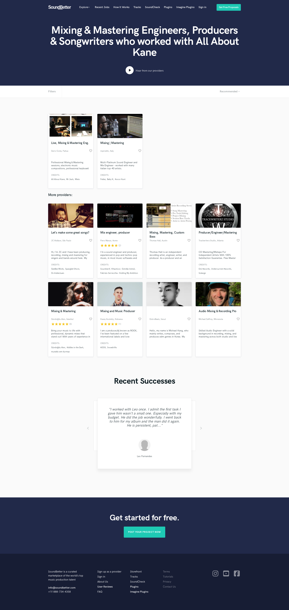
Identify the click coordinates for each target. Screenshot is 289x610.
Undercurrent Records (221, 269)
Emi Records (204, 269)
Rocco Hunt (120, 179)
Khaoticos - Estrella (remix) (123, 269)
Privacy (167, 581)
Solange (202, 273)
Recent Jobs (102, 7)
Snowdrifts (112, 347)
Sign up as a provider (109, 571)
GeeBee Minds (57, 269)
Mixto (77, 179)
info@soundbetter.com (61, 587)
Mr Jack (69, 179)
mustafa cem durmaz (60, 351)
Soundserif (105, 269)
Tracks (137, 7)
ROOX (103, 347)
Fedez (103, 179)
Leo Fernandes (144, 456)
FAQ (99, 591)
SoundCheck (152, 7)
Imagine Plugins (185, 7)
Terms (166, 571)
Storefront (136, 571)
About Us (102, 581)
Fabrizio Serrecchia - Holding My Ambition (119, 273)
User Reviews (105, 586)
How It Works (121, 7)
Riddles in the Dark (75, 347)
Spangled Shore (72, 269)
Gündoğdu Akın (58, 347)
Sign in (202, 7)
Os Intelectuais (57, 273)
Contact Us (169, 586)
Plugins (168, 7)
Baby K (110, 179)
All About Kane (58, 179)
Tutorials (168, 576)
